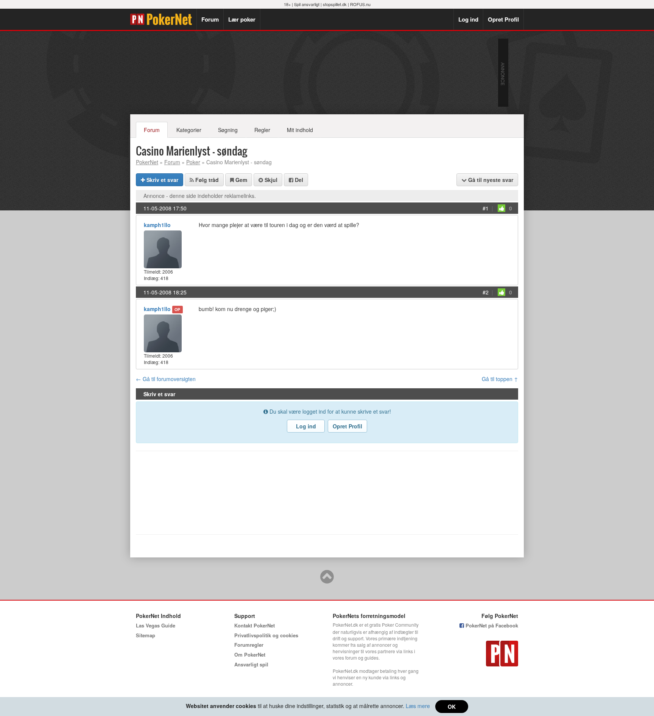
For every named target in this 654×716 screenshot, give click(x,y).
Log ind (468, 19)
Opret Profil (503, 19)
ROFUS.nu (360, 4)
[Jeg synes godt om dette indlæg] (501, 208)
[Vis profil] (163, 248)
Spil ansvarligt (306, 4)
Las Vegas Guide (155, 625)
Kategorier (188, 130)
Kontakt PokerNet (254, 625)
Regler (262, 130)
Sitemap (145, 635)
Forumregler (248, 644)
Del (298, 180)
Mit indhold (300, 130)
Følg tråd (206, 180)
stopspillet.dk (335, 4)
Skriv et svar (161, 180)
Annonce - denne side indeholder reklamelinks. (199, 195)
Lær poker (241, 19)
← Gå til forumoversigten (166, 379)
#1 (486, 208)
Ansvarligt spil (251, 664)
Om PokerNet (249, 654)
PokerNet (163, 19)
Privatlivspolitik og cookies (266, 635)
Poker (193, 162)
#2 (486, 292)
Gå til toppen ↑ (500, 379)
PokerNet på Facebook (491, 625)
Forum (210, 19)
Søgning (228, 130)
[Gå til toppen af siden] (327, 580)
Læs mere (418, 706)
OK (452, 706)
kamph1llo (157, 225)
